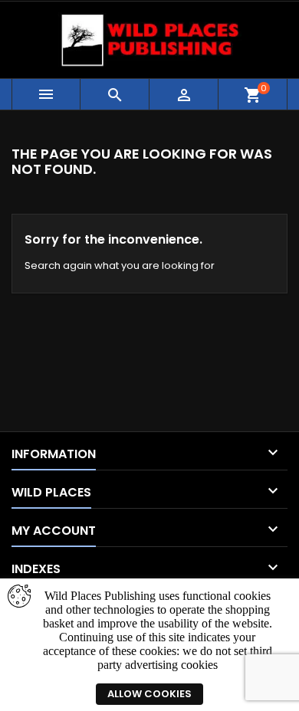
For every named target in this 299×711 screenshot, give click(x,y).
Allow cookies (149, 693)
